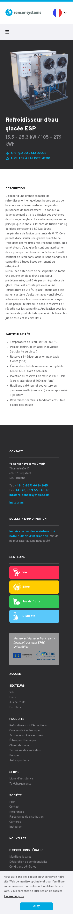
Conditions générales (22, 867)
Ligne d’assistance (21, 779)
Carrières (15, 822)
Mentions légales (20, 857)
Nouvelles (17, 839)
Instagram (16, 503)
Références (16, 812)
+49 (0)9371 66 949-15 (31, 486)
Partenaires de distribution (26, 817)
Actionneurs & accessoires (26, 736)
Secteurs (17, 686)
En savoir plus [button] (14, 896)
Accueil (15, 674)
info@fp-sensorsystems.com (29, 495)
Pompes (14, 756)
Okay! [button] (36, 906)
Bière (26, 587)
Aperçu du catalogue (28, 153)
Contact (14, 807)
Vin (24, 572)
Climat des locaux (20, 746)
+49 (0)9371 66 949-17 (32, 490)
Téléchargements (20, 784)
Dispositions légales (26, 850)
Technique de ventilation (25, 750)
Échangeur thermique (22, 740)
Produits (16, 719)
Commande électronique (24, 730)
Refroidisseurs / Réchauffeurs (28, 726)
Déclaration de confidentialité (28, 862)
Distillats (28, 616)
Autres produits (19, 760)
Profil (12, 802)
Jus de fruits (31, 602)
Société (15, 795)
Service (15, 772)
